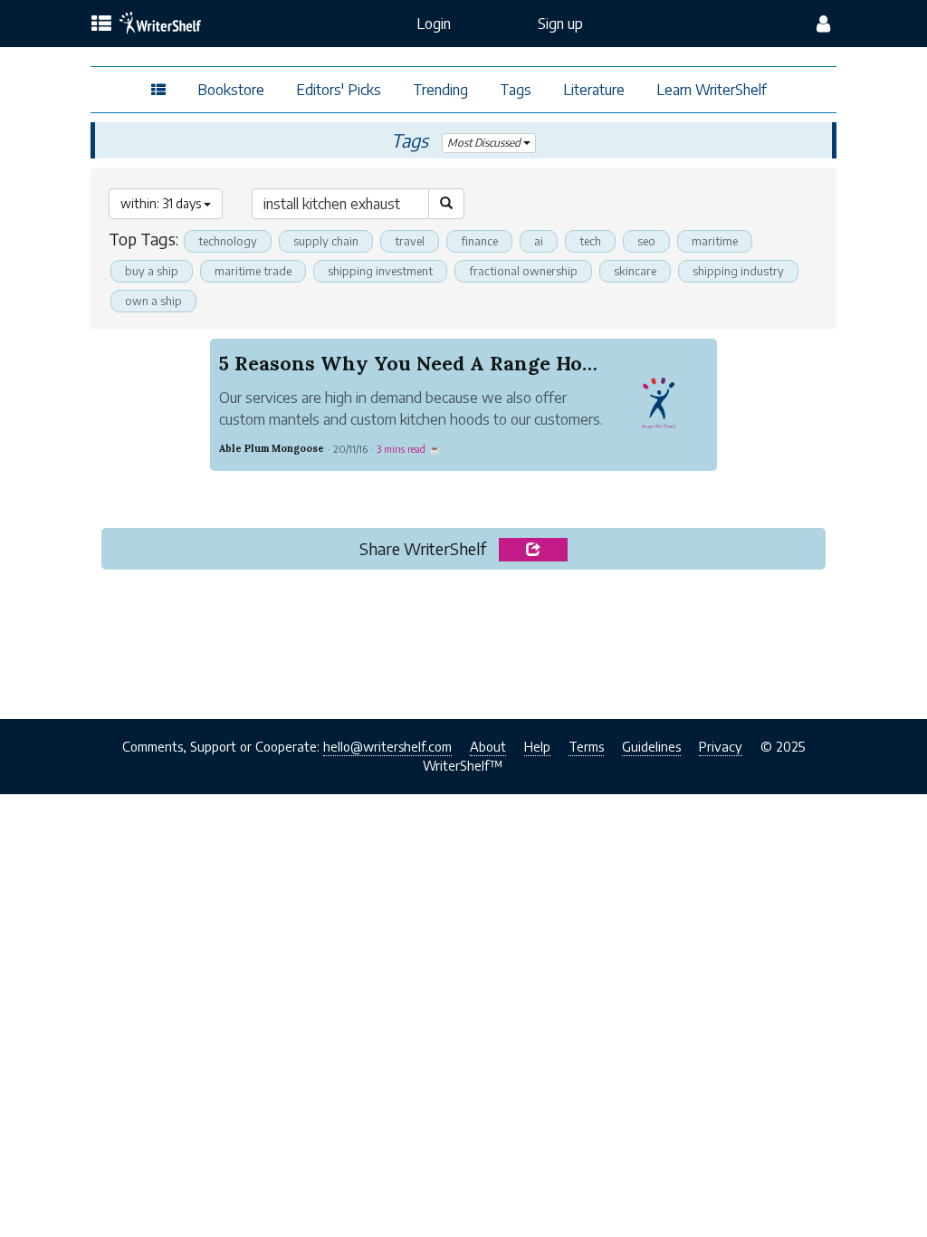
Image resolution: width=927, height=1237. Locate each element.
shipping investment (380, 271)
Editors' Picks (338, 90)
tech (590, 241)
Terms (586, 746)
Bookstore (230, 90)
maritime (715, 241)
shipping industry (738, 271)
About (488, 746)
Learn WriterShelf (711, 90)
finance (479, 241)
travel (410, 241)
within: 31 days (162, 203)
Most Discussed (485, 142)
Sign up (560, 23)
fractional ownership (523, 271)
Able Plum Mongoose (271, 448)
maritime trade (253, 271)
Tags (515, 90)
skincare (635, 271)
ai (538, 241)
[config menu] (823, 23)
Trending (440, 90)
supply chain (325, 241)
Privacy (720, 746)
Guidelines (651, 746)
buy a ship (151, 271)
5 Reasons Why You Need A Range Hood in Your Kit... (475, 363)
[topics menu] (101, 24)
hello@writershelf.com (387, 746)
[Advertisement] (463, 639)
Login (433, 23)
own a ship (153, 300)
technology (227, 241)
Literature (594, 90)
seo (646, 241)
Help (537, 746)
